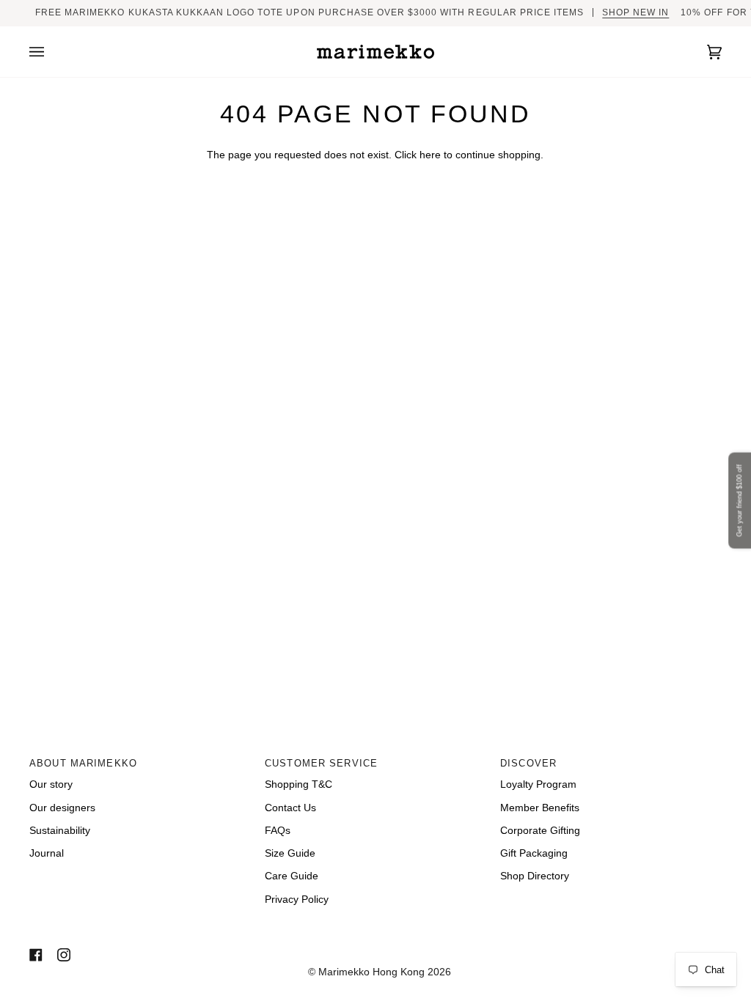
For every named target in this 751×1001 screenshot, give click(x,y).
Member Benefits (539, 807)
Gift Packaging (534, 853)
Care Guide (291, 876)
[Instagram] (63, 954)
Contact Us (290, 807)
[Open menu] (51, 51)
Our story (51, 784)
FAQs (277, 830)
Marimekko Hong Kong (370, 972)
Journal (46, 853)
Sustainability (59, 830)
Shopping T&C (298, 784)
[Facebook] (36, 954)
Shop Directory (534, 876)
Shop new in (635, 12)
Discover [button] (528, 763)
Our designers (62, 807)
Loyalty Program (538, 784)
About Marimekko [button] (83, 763)
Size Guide (290, 853)
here (430, 154)
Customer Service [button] (321, 763)
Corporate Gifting (540, 830)
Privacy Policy (297, 899)
